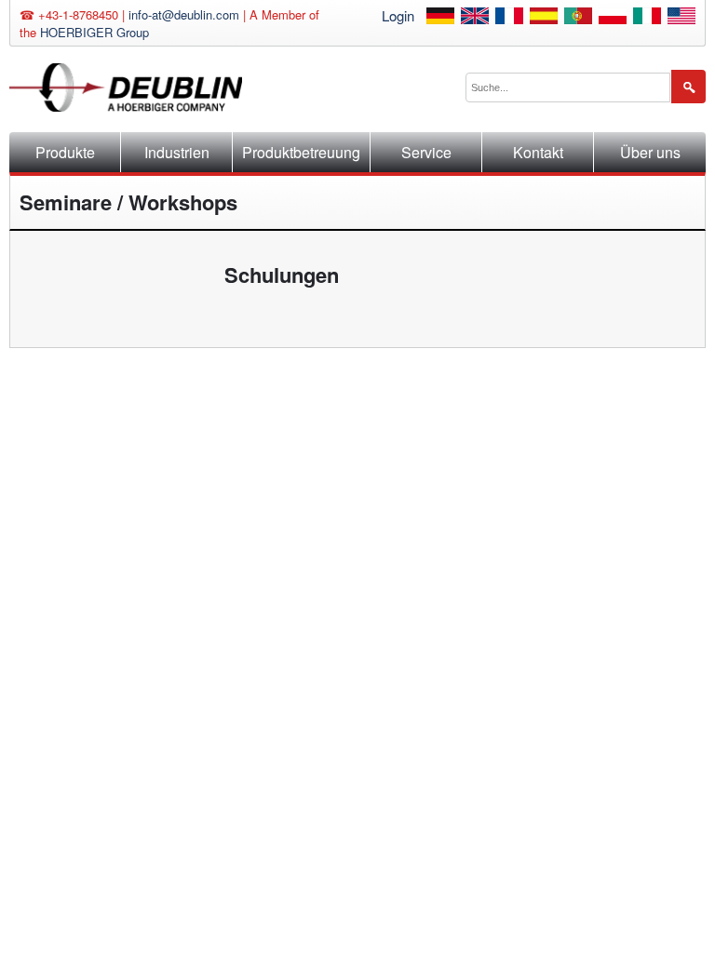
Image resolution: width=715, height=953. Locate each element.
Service (426, 152)
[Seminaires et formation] (509, 18)
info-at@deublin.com (183, 14)
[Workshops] (475, 18)
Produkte (65, 152)
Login (398, 15)
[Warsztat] (613, 18)
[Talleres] (544, 18)
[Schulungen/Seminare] (440, 18)
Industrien (176, 152)
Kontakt (538, 152)
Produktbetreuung (301, 152)
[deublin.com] (681, 18)
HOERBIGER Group (94, 32)
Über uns (650, 152)
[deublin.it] (647, 18)
